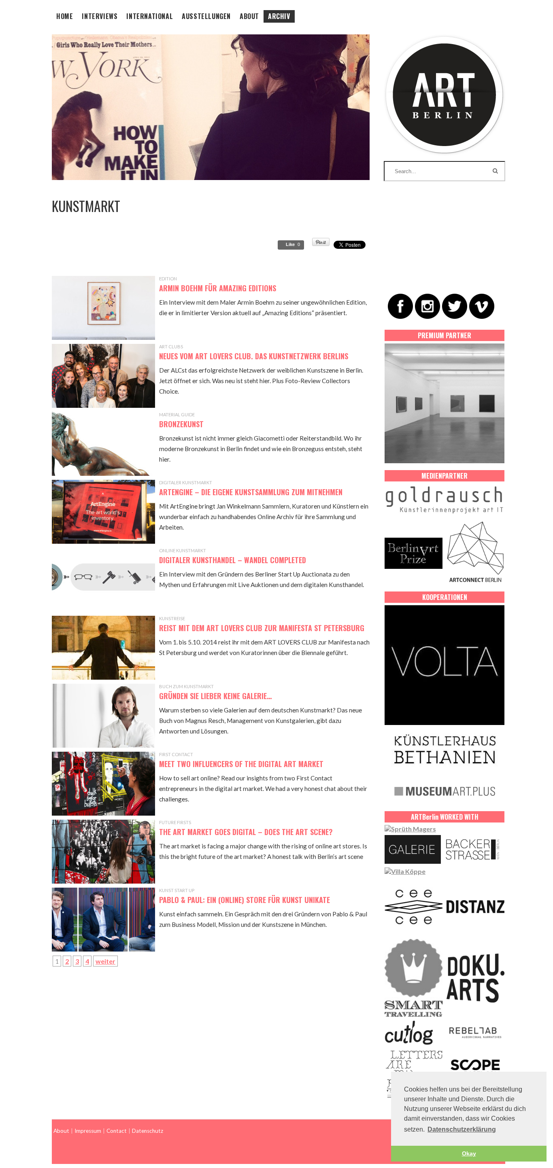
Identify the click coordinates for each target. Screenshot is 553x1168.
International (149, 16)
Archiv (279, 16)
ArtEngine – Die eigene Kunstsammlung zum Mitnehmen (250, 492)
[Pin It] (321, 244)
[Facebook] (400, 306)
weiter (105, 961)
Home (64, 16)
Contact (116, 1131)
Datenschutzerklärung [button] (462, 1129)
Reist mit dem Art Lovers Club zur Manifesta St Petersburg (261, 628)
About (249, 16)
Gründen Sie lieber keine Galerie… (215, 696)
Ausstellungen (206, 16)
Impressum (87, 1131)
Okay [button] (469, 1153)
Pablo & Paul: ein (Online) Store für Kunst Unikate (244, 900)
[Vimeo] (481, 306)
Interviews (99, 16)
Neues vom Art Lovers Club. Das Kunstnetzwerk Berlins (253, 356)
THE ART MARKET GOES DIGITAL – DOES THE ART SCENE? (246, 832)
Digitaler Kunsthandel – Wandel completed (232, 560)
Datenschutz (147, 1131)
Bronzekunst (181, 424)
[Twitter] (454, 306)
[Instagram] (427, 306)
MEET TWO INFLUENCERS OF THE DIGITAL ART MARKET (241, 764)
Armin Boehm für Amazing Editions (217, 288)
